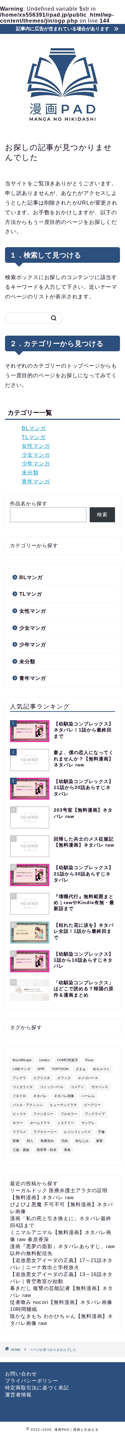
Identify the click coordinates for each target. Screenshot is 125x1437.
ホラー (18, 1123)
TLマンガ (34, 437)
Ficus (89, 1060)
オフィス (64, 1078)
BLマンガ (34, 428)
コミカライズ (23, 1087)
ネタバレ (40, 1096)
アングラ (19, 1078)
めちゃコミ (101, 1069)
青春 (67, 1150)
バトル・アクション (28, 1105)
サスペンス (99, 1087)
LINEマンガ (21, 1069)
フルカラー (69, 1114)
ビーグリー (92, 1105)
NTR (41, 1069)
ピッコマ (19, 1114)
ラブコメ (19, 1132)
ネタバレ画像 (64, 1096)
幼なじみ (82, 1141)
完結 (64, 1141)
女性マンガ (36, 446)
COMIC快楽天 (67, 1060)
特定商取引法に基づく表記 (37, 1387)
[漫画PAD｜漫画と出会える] (62, 128)
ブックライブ (95, 1114)
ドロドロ (19, 1096)
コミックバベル (51, 1087)
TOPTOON (60, 1069)
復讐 (99, 1141)
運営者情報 (18, 1394)
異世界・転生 (47, 1150)
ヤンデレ (88, 1123)
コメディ (77, 1087)
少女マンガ (36, 455)
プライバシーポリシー (31, 1380)
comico (44, 1060)
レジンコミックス (77, 1132)
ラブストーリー (45, 1132)
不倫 (101, 1132)
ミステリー (65, 1123)
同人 (30, 1141)
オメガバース (88, 1078)
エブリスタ (41, 1078)
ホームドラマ (40, 1123)
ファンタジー (43, 1114)
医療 (16, 1141)
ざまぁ (81, 1069)
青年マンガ (36, 481)
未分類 (30, 472)
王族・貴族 (21, 1150)
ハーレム (88, 1096)
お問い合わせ (21, 1373)
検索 (102, 514)
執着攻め (47, 1141)
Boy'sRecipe (22, 1060)
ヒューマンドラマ (63, 1105)
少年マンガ (36, 463)
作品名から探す (28, 503)
